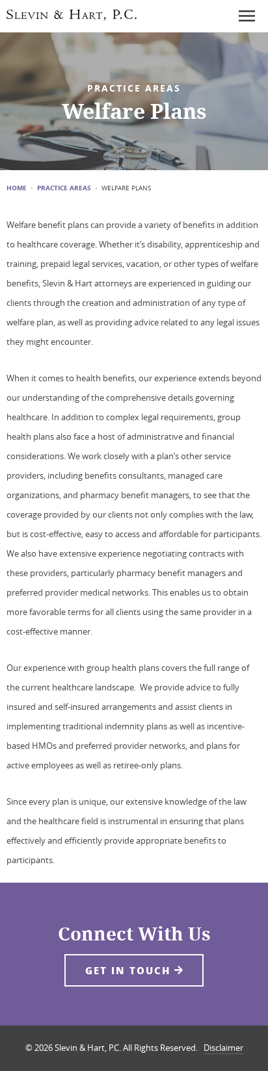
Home (17, 188)
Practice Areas (64, 188)
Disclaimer (223, 1047)
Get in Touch (129, 970)
